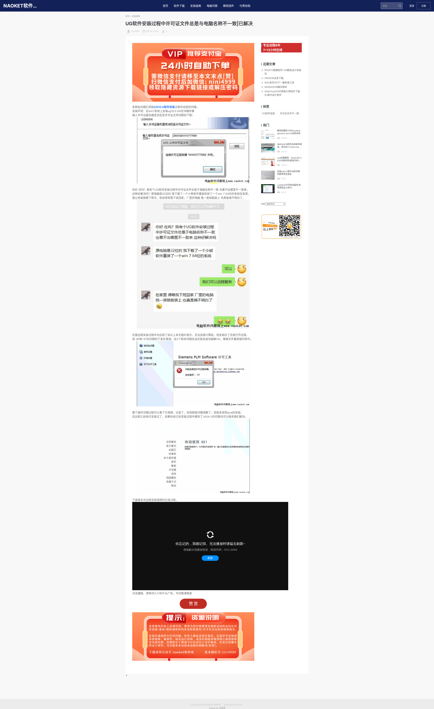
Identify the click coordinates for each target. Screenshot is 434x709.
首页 (165, 5)
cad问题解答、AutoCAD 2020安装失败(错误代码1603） (289, 159)
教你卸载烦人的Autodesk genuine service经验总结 (288, 132)
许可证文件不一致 (289, 113)
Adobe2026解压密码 (275, 86)
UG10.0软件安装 (164, 107)
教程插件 (228, 5)
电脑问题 (212, 5)
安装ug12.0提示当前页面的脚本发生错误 (288, 172)
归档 (263, 204)
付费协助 (245, 5)
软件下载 (179, 5)
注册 (423, 5)
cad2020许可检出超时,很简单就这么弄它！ (289, 186)
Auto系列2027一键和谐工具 (279, 82)
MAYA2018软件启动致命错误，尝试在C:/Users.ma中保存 (289, 145)
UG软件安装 (268, 113)
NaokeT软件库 (214, 704)
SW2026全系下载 (273, 78)
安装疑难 (195, 5)
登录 (411, 5)
